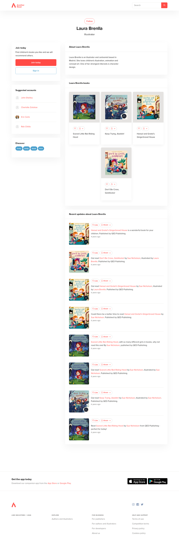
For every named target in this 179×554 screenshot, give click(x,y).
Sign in (36, 70)
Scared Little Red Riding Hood (104, 342)
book (34, 148)
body (26, 148)
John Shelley (27, 97)
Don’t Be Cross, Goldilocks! (111, 258)
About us (96, 533)
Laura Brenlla (100, 289)
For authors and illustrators (104, 523)
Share (106, 225)
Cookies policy (139, 533)
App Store (52, 483)
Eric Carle (25, 117)
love (41, 148)
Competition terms (140, 523)
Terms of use (138, 519)
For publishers (98, 519)
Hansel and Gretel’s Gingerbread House (109, 230)
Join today (36, 62)
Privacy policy (138, 528)
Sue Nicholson (133, 258)
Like (96, 225)
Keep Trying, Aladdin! (114, 134)
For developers (99, 528)
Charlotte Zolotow (29, 107)
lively (19, 148)
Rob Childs (26, 126)
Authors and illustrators (62, 519)
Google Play (65, 483)
